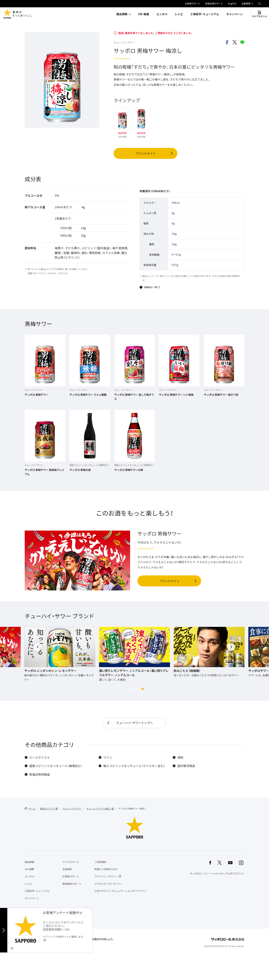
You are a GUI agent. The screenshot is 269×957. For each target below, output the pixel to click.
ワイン (107, 757)
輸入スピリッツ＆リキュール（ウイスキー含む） (134, 766)
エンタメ (161, 14)
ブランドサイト (145, 153)
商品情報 (121, 14)
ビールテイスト (39, 757)
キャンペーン (234, 14)
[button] (126, 689)
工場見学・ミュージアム (204, 14)
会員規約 (67, 869)
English (232, 3)
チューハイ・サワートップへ (134, 723)
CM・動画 (143, 14)
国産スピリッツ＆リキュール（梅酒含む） (55, 766)
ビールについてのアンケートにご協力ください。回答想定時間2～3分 (63, 929)
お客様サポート (192, 3)
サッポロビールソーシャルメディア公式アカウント (217, 873)
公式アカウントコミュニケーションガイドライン (120, 891)
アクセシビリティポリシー (108, 883)
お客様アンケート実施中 (61, 912)
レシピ (179, 14)
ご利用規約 (100, 862)
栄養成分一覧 (150, 287)
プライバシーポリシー (106, 876)
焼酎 (180, 757)
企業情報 (246, 3)
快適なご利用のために (106, 869)
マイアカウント (259, 16)
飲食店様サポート (214, 3)
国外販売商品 (186, 766)
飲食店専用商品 (39, 774)
